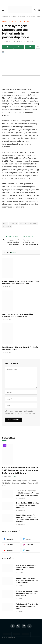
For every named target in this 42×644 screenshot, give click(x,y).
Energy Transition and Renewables (15, 21)
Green (5, 223)
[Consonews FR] (7, 635)
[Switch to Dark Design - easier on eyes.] (35, 10)
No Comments (18, 42)
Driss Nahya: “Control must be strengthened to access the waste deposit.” (27, 593)
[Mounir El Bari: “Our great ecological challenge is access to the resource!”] (8, 581)
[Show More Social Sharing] (38, 47)
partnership (7, 226)
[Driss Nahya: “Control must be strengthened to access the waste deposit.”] (8, 594)
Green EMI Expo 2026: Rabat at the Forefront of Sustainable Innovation (27, 505)
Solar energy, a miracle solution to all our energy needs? (11, 242)
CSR (5, 445)
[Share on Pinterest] (30, 47)
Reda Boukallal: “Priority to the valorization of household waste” (27, 606)
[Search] (39, 9)
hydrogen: (13, 223)
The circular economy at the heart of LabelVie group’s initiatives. (26, 567)
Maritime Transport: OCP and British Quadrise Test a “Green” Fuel (17, 315)
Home (4, 16)
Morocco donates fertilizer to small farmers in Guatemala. (30, 242)
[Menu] (3, 9)
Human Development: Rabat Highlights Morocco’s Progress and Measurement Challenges (27, 493)
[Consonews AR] (16, 635)
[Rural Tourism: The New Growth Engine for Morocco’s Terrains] (21, 333)
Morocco (23, 223)
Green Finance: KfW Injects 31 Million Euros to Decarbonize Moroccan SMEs (20, 282)
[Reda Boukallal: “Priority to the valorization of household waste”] (8, 607)
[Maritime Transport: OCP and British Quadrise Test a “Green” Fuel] (21, 300)
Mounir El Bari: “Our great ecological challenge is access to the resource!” (27, 580)
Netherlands (32, 223)
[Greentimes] (20, 9)
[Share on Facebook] (7, 47)
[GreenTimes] (25, 635)
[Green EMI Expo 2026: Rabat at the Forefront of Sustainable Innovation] (8, 506)
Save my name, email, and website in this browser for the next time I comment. (20, 412)
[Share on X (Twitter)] (18, 47)
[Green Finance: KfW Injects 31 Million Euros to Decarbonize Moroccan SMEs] (21, 268)
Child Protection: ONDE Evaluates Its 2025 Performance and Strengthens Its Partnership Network (20, 470)
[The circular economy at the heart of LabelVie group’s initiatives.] (8, 568)
